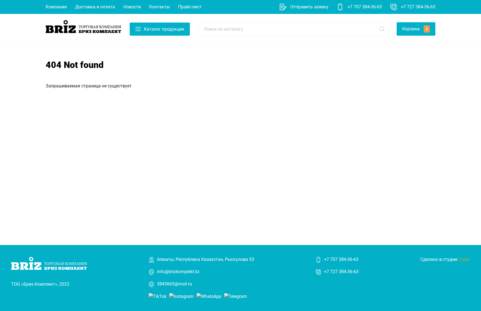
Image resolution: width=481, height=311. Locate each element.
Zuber (464, 259)
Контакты (159, 6)
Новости (132, 6)
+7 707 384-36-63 (341, 259)
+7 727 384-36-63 (341, 271)
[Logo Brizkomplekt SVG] (83, 28)
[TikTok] (157, 296)
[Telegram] (235, 296)
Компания (56, 6)
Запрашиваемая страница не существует (89, 86)
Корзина (415, 28)
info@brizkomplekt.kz (178, 271)
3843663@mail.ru (174, 283)
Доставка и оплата (95, 6)
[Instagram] (181, 296)
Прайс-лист (190, 6)
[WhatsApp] (209, 296)
